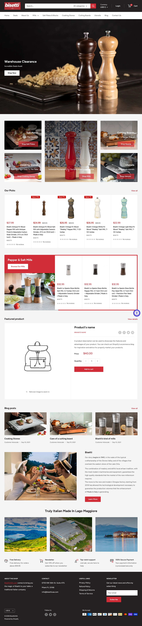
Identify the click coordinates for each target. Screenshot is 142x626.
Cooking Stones (68, 15)
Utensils (97, 15)
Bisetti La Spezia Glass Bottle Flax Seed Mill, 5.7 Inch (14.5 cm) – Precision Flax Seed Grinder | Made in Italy (123, 292)
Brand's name (80, 332)
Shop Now (12, 73)
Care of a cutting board (61, 438)
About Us (25, 15)
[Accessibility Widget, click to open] (136, 313)
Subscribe (114, 599)
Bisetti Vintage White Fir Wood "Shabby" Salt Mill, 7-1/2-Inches (97, 229)
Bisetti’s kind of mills (105, 438)
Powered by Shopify (11, 619)
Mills (34, 15)
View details (133, 319)
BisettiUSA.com (10, 583)
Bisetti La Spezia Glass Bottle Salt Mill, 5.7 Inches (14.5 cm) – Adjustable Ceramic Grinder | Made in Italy (68, 292)
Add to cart (88, 369)
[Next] (138, 221)
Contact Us (116, 15)
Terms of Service (86, 594)
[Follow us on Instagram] (54, 614)
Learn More (92, 499)
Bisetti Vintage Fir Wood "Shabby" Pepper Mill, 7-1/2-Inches (70, 229)
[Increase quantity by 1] (97, 361)
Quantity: (78, 361)
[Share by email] (132, 332)
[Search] (93, 6)
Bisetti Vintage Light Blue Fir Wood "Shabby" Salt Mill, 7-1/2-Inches (124, 229)
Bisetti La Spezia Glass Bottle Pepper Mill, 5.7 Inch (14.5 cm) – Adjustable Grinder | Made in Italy (95, 292)
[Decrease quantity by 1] (85, 361)
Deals (15, 15)
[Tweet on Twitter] (128, 332)
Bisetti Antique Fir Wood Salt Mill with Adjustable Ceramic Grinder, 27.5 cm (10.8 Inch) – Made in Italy (44, 231)
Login (118, 6)
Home (6, 15)
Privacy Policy (84, 583)
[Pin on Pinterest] (124, 332)
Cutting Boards (85, 15)
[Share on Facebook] (119, 332)
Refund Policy (84, 586)
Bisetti (9, 240)
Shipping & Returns (87, 590)
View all (134, 191)
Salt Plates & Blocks (50, 15)
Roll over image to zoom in (39, 392)
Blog (106, 15)
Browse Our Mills (18, 266)
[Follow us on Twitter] (50, 614)
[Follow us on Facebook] (46, 614)
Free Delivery (15, 560)
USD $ (8, 610)
